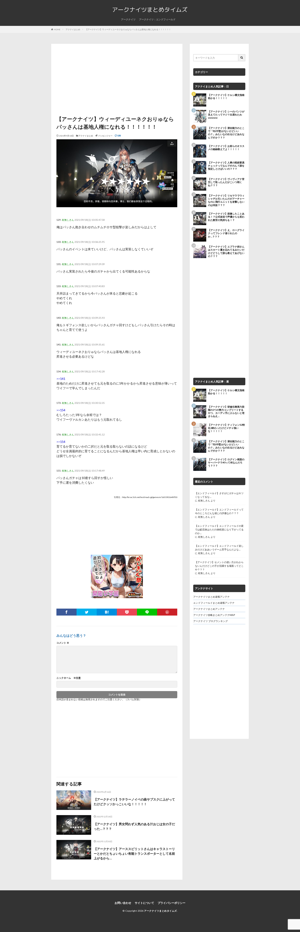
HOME (57, 29)
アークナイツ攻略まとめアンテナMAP (214, 614)
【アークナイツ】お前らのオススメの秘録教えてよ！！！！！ (226, 148)
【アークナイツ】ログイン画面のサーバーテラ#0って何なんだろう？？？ (226, 462)
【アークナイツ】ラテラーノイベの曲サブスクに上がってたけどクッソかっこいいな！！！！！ (134, 801)
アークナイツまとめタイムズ (160, 910)
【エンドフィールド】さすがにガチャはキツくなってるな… (219, 495)
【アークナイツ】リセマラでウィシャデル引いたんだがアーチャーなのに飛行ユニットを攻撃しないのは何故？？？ (226, 200)
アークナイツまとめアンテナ (209, 608)
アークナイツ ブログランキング (210, 621)
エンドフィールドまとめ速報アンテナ (214, 602)
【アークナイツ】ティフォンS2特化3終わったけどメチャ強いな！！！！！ (226, 427)
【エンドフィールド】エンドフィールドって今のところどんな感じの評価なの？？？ (219, 511)
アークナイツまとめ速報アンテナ (211, 596)
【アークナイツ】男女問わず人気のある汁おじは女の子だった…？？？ (134, 826)
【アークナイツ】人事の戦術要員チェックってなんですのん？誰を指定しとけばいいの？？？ (226, 165)
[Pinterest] (167, 612)
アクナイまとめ (73, 29)
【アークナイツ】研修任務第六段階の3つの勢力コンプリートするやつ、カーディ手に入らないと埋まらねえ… (226, 411)
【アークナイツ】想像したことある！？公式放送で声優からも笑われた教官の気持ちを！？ (226, 216)
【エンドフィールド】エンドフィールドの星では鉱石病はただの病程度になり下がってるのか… (219, 529)
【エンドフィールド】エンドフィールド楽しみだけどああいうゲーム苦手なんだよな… (219, 547)
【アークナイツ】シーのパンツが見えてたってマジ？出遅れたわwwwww (226, 114)
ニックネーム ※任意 (68, 678)
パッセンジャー (105, 135)
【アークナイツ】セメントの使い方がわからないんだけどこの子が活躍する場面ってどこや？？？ (219, 566)
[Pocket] (127, 612)
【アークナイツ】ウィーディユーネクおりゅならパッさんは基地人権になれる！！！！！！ (128, 29)
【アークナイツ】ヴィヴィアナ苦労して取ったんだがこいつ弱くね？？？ (226, 182)
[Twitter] (87, 612)
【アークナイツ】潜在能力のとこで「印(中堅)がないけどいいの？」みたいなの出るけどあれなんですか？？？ (226, 132)
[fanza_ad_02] (117, 595)
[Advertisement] (116, 80)
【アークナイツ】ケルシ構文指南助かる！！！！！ (226, 96)
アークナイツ (128, 19)
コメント (62, 643)
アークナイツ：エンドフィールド (157, 19)
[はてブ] (107, 612)
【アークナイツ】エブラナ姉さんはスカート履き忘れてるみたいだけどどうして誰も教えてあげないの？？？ (226, 251)
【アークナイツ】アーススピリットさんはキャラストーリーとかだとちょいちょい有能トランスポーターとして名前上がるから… (134, 853)
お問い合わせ (123, 902)
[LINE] (147, 612)
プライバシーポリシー (171, 902)
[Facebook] (66, 612)
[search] (241, 57)
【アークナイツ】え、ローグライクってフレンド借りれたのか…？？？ (226, 233)
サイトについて (144, 902)
